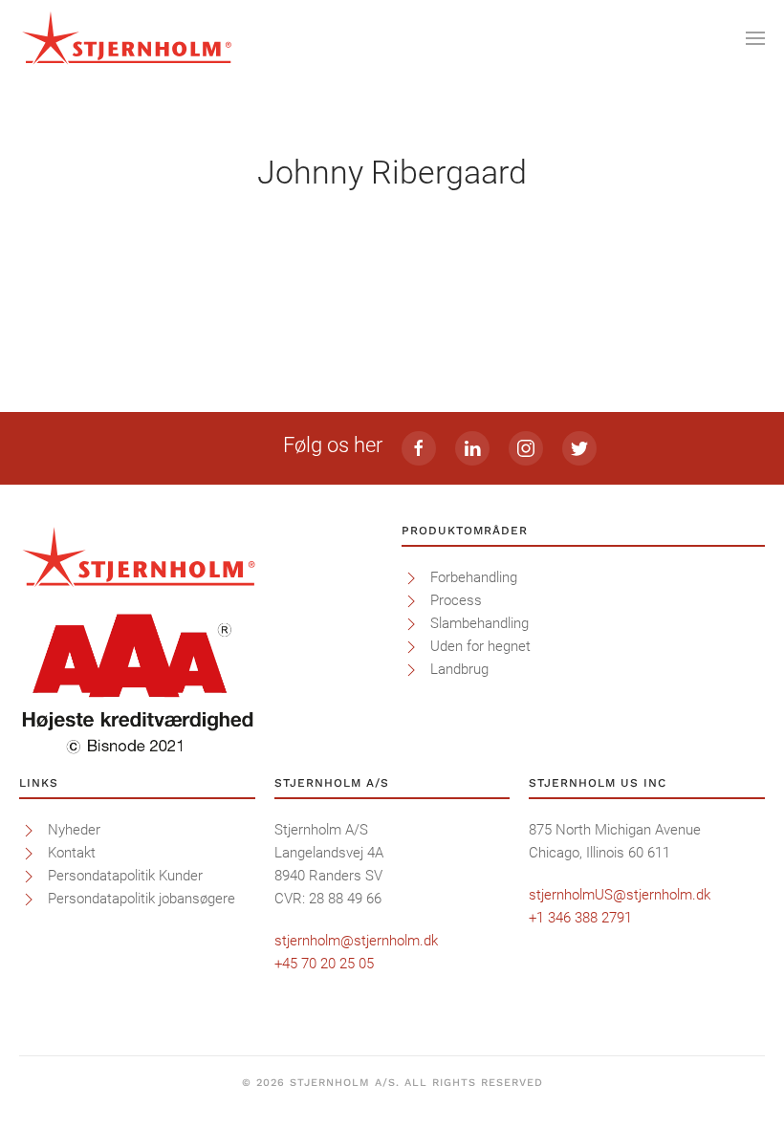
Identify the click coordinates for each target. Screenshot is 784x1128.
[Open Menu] (755, 38)
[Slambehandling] (411, 623)
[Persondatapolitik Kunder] (28, 875)
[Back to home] (126, 38)
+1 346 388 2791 (580, 917)
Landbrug (459, 669)
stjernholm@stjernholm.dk (356, 940)
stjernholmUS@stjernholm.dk (619, 894)
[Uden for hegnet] (411, 646)
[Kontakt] (28, 852)
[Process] (411, 600)
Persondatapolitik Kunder (125, 875)
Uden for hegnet (480, 646)
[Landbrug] (411, 669)
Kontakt (72, 852)
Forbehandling (473, 577)
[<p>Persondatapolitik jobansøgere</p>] (28, 898)
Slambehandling (479, 623)
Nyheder (74, 829)
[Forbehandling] (411, 577)
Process (456, 600)
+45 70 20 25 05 (324, 963)
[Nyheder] (28, 829)
